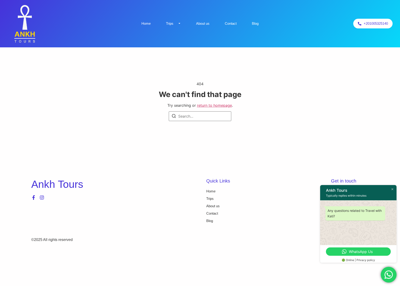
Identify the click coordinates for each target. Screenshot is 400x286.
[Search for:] (200, 116)
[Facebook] (33, 197)
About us (202, 23)
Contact (231, 23)
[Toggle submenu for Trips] (179, 24)
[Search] (174, 117)
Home (146, 23)
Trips (169, 23)
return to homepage (214, 105)
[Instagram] (42, 197)
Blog (255, 23)
